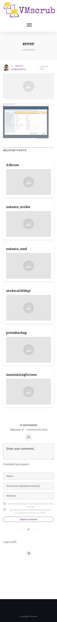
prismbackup (16, 332)
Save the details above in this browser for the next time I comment (30, 505)
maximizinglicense (21, 374)
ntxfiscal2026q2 (18, 290)
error (28, 43)
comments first (37, 429)
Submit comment (28, 519)
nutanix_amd (16, 248)
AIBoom (12, 164)
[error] (28, 86)
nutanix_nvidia (18, 206)
